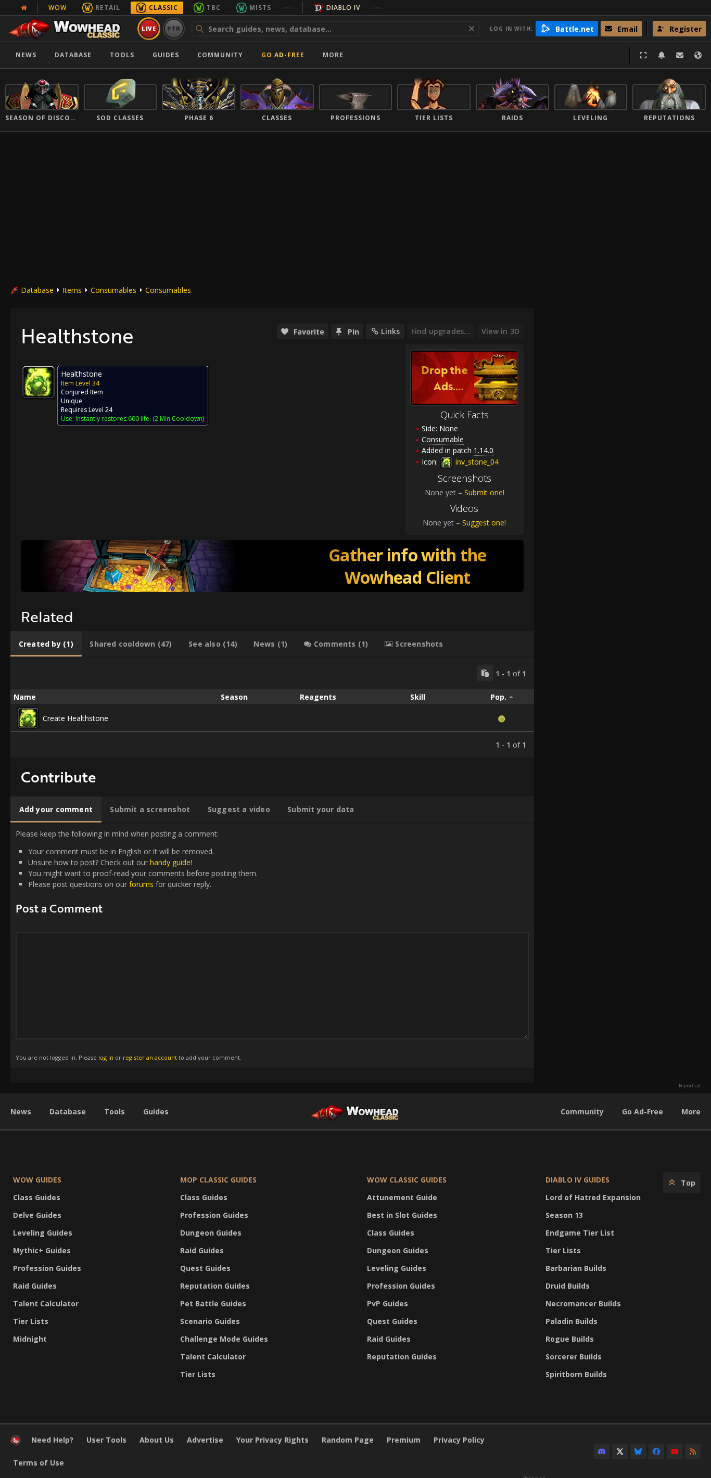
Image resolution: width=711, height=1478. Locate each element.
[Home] (69, 29)
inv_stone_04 (476, 462)
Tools (114, 1111)
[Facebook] (656, 1451)
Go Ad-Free (282, 54)
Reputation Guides (215, 1286)
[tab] (46, 644)
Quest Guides (205, 1268)
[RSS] (693, 1451)
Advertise (205, 1440)
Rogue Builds (569, 1339)
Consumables (113, 290)
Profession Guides (47, 1268)
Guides (166, 54)
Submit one (483, 492)
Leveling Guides (42, 1233)
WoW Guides (37, 1180)
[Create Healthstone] (28, 718)
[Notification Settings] (661, 55)
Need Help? (52, 1440)
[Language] (698, 55)
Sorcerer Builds (573, 1356)
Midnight (30, 1339)
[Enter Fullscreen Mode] (643, 55)
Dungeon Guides (211, 1233)
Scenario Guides (210, 1321)
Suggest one (483, 523)
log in (105, 1057)
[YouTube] (674, 1451)
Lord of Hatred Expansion (593, 1197)
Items (72, 290)
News (26, 54)
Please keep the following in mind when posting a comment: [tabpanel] (137, 945)
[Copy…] (485, 673)
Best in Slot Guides (402, 1215)
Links (390, 331)
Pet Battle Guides (213, 1303)
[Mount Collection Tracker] (272, 566)
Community (220, 54)
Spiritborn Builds (576, 1374)
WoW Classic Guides (407, 1180)
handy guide (170, 862)
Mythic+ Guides (42, 1250)
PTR (174, 28)
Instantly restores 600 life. (113, 418)
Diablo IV (343, 7)
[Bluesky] (638, 1451)
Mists (260, 7)
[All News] (24, 8)
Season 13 (564, 1215)
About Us (156, 1440)
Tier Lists (30, 1321)
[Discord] (602, 1451)
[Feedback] (680, 55)
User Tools (106, 1440)
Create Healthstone (75, 718)
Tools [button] (122, 54)
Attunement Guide (402, 1197)
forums (141, 884)
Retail (107, 7)
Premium (404, 1440)
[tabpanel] (272, 707)
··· (288, 7)
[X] (620, 1451)
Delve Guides (37, 1215)
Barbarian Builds (575, 1268)
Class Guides (36, 1197)
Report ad (690, 1085)
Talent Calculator (46, 1303)
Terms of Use (38, 1463)
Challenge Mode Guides (224, 1339)
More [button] (333, 54)
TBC (214, 7)
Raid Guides (35, 1286)
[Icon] (38, 382)
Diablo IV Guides (577, 1180)
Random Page (348, 1440)
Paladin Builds (571, 1321)
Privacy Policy (459, 1440)
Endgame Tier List (579, 1233)
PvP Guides (387, 1303)
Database (73, 54)
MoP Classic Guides (218, 1180)
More (691, 1111)
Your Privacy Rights (272, 1440)
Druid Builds (567, 1286)
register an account (150, 1057)
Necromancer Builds (583, 1303)
